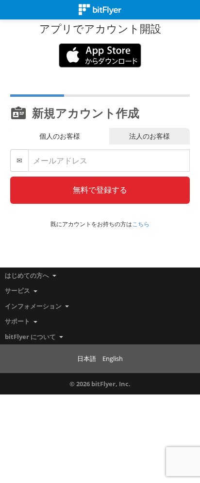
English (112, 358)
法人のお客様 (149, 136)
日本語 (86, 358)
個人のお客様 (59, 136)
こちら (141, 224)
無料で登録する (100, 189)
